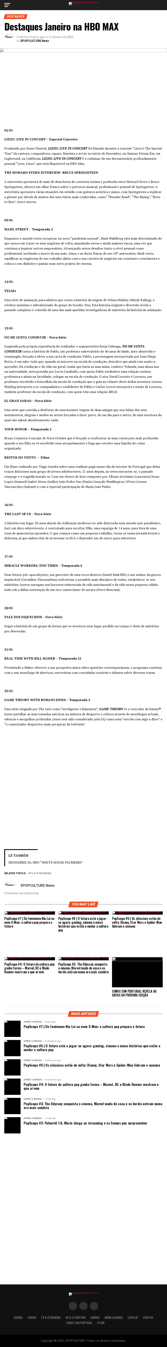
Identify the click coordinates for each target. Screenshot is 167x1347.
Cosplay (133, 1317)
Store (101, 1323)
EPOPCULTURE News (35, 40)
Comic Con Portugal (79, 1323)
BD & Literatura (76, 1317)
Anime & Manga (113, 1317)
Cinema (31, 1317)
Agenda (18, 1317)
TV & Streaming (40, 873)
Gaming (95, 1317)
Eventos (148, 1317)
